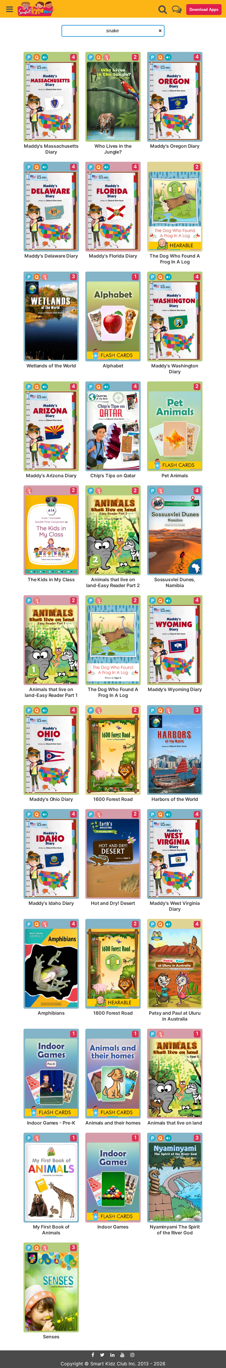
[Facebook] (93, 1355)
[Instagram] (132, 1355)
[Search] (162, 9)
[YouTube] (122, 1355)
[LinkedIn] (112, 1355)
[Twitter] (102, 1355)
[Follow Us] (176, 9)
